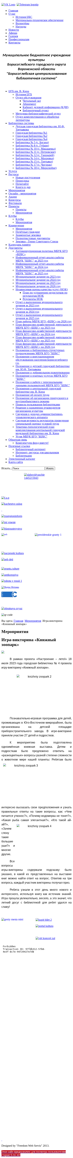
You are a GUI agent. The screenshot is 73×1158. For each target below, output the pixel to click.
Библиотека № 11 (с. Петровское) (36, 151)
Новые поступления (28, 177)
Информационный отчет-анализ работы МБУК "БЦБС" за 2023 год (40, 259)
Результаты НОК (33, 299)
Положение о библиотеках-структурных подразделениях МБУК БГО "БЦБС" (40, 352)
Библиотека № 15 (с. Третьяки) (34, 161)
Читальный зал (32, 100)
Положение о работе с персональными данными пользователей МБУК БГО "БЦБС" (43, 384)
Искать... (6, 468)
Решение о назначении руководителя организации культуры (38, 409)
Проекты (14, 206)
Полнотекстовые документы (33, 238)
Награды (21, 26)
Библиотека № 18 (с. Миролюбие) (36, 167)
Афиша (13, 32)
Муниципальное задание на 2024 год (38, 279)
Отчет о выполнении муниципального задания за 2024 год (39, 310)
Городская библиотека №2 (31, 135)
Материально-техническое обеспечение (39, 20)
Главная (13, 10)
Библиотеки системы (21, 123)
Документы (16, 247)
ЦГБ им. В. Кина (19, 91)
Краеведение (16, 225)
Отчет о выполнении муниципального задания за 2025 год (39, 316)
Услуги (13, 171)
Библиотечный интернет (31, 449)
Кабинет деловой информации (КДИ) (45, 107)
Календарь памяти (20, 244)
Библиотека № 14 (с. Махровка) (35, 158)
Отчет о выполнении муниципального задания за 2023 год (39, 304)
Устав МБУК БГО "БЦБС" (31, 436)
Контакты (14, 42)
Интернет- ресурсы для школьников (37, 452)
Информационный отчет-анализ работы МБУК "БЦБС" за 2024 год (40, 265)
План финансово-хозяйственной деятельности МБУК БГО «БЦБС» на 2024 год (44, 332)
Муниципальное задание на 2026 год (38, 286)
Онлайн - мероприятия (22, 193)
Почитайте (22, 183)
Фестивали (15, 203)
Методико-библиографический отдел (38, 113)
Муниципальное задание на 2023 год (38, 276)
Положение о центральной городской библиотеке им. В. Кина (38, 390)
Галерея (13, 36)
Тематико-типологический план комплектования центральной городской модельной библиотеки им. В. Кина (40, 430)
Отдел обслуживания (28, 97)
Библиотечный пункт (36, 110)
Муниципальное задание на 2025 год (38, 283)
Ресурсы (14, 174)
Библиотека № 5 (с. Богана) (32, 142)
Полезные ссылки (19, 446)
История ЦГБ (24, 94)
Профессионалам (19, 39)
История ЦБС (24, 16)
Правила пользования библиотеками (38, 404)
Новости (14, 29)
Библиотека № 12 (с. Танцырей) (35, 155)
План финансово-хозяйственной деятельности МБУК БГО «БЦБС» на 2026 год (44, 345)
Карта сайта (16, 462)
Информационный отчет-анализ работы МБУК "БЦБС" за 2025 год (40, 272)
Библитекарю (24, 455)
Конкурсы (15, 199)
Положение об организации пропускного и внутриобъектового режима (42, 400)
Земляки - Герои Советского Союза (37, 241)
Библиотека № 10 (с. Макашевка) (36, 148)
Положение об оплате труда (32, 394)
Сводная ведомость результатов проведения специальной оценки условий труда (42, 422)
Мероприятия (17, 190)
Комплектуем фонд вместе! (32, 442)
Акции (13, 196)
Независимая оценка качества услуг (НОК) (42, 289)
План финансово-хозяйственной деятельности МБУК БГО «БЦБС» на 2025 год (44, 339)
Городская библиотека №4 (31, 139)
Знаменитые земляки (28, 235)
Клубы (13, 215)
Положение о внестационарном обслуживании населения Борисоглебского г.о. (42, 359)
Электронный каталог (22, 458)
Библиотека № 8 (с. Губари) (32, 145)
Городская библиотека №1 (31, 132)
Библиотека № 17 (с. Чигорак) (34, 164)
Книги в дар (23, 187)
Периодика (22, 180)
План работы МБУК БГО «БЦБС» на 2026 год (43, 321)
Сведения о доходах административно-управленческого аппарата (39, 416)
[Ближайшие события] (1, 1139)
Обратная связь (18, 439)
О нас (12, 13)
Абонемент (29, 103)
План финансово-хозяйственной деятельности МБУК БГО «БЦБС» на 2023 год (44, 326)
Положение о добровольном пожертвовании (43, 372)
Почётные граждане (28, 231)
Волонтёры (22, 23)
